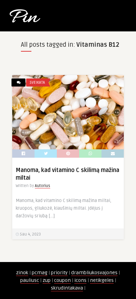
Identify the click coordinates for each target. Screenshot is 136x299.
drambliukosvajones (94, 273)
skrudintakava (67, 288)
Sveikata (37, 82)
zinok (22, 273)
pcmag (39, 273)
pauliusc (29, 280)
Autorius (42, 186)
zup (47, 280)
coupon (62, 280)
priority (59, 273)
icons (80, 280)
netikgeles (102, 280)
